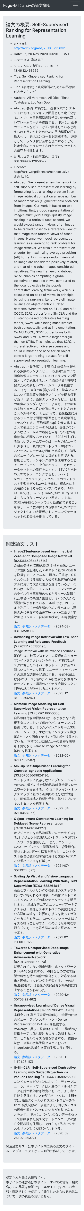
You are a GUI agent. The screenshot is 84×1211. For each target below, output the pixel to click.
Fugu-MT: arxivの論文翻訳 (27, 5)
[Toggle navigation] (75, 5)
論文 (17, 626)
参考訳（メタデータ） (37, 626)
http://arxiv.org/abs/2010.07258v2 (39, 48)
